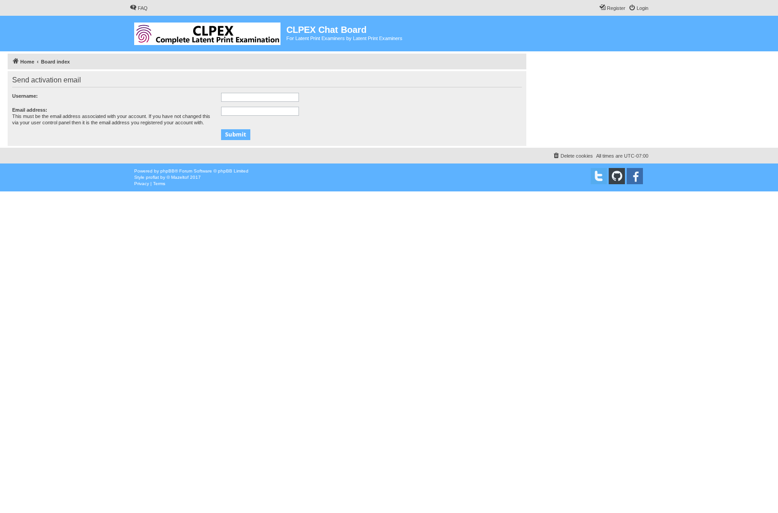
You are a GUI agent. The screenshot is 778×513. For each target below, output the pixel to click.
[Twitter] (599, 176)
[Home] (208, 32)
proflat (152, 177)
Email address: (29, 110)
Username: (25, 96)
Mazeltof (180, 177)
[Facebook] (635, 176)
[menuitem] (139, 8)
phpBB (167, 170)
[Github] (617, 176)
